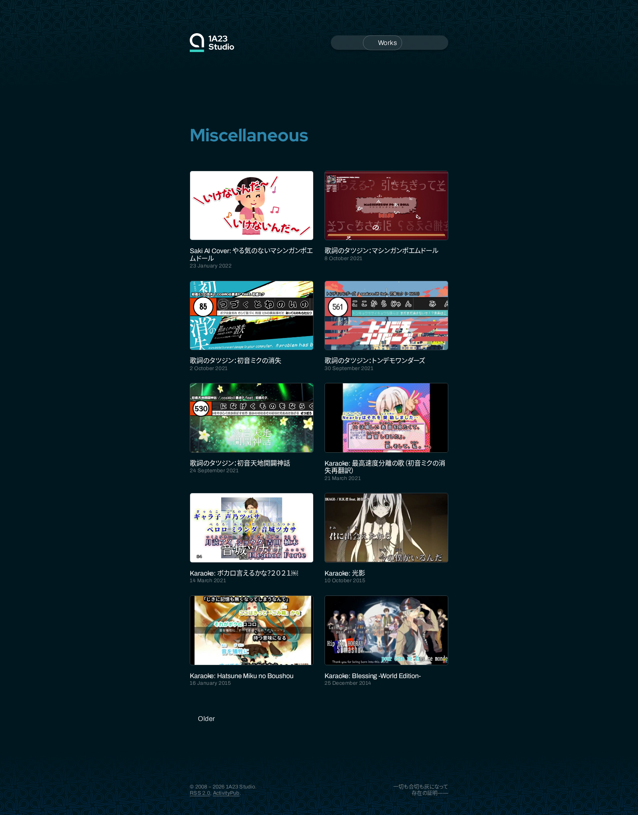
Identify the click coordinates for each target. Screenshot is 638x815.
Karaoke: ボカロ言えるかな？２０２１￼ (244, 573)
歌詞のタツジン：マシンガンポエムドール (382, 251)
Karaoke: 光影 (345, 573)
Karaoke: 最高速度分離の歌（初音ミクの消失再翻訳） (385, 467)
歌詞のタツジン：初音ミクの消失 (235, 361)
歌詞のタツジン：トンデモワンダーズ (375, 361)
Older (206, 718)
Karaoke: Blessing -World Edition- (373, 676)
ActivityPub (226, 793)
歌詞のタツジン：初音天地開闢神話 (240, 463)
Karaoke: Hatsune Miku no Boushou (242, 676)
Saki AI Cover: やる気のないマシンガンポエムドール (251, 254)
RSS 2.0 (200, 793)
